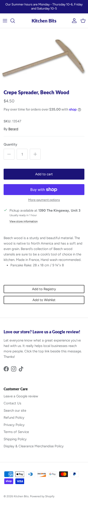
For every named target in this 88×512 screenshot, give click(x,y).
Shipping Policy (15, 439)
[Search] (15, 21)
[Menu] (5, 21)
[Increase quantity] (35, 154)
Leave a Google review (21, 396)
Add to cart (44, 174)
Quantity (10, 144)
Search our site (15, 410)
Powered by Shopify (42, 496)
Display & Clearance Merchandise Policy (34, 446)
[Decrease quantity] (9, 154)
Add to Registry (44, 289)
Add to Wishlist (44, 300)
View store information (23, 221)
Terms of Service (16, 432)
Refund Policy (14, 418)
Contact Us (12, 403)
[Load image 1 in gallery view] (44, 57)
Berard (13, 129)
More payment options (44, 200)
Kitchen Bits (21, 496)
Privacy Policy (14, 425)
